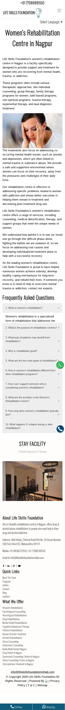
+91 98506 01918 (17, 551)
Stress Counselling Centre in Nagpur (18, 660)
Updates (6, 596)
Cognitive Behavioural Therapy (15, 626)
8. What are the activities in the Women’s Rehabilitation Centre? (28, 399)
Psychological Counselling (14, 611)
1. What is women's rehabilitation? (24, 307)
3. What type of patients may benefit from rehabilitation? (28, 339)
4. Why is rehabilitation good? (21, 351)
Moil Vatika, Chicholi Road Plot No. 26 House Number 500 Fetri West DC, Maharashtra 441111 (31, 542)
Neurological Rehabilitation (14, 615)
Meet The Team (9, 577)
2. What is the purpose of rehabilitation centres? (31, 327)
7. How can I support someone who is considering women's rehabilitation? (26, 385)
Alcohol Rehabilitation (12, 637)
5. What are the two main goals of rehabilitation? (31, 360)
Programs (6, 581)
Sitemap (42, 685)
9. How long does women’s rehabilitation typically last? (32, 412)
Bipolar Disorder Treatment (14, 634)
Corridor (32, 478)
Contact (6, 589)
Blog (4, 592)
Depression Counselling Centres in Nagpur (21, 656)
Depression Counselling (12, 645)
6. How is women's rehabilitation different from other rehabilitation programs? (30, 372)
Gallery (5, 585)
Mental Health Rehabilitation (14, 622)
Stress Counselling (10, 641)
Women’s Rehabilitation (12, 607)
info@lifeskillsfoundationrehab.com (27, 558)
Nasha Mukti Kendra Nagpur (14, 649)
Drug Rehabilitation (11, 619)
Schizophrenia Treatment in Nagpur (17, 664)
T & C (31, 685)
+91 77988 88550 (36, 551)
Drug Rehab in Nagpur (12, 652)
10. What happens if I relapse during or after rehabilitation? (29, 426)
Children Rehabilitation (12, 630)
